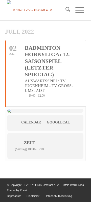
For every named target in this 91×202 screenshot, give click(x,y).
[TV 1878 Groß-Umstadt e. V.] (38, 10)
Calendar (31, 122)
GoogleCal (58, 122)
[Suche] (65, 10)
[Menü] (77, 10)
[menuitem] (65, 10)
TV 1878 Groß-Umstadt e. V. (41, 184)
